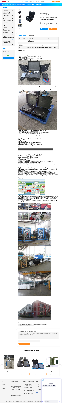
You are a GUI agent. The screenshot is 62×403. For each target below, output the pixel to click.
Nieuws (3, 387)
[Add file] (42, 401)
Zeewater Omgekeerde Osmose (8, 34)
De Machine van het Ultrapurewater (8, 22)
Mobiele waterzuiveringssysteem (8, 39)
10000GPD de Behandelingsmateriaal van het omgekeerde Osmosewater (16, 386)
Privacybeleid (4, 391)
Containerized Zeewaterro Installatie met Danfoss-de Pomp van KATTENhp (28, 393)
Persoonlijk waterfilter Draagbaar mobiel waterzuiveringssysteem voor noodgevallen (52, 371)
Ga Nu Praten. (56, 1)
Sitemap (3, 388)
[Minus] (59, 380)
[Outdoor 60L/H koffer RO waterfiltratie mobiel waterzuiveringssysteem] (30, 17)
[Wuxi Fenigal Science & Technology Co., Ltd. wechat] (8, 55)
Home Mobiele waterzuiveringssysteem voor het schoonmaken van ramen (9, 371)
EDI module (8, 18)
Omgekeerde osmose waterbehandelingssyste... (8, 10)
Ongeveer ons (4, 385)
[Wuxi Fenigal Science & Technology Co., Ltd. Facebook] (37, 393)
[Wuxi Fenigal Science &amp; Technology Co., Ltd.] (6, 1)
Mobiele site (4, 389)
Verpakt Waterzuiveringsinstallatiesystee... (8, 37)
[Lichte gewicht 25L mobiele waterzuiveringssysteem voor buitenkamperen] (23, 362)
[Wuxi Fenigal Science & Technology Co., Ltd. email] (3, 55)
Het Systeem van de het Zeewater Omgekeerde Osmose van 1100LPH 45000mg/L (29, 384)
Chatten (52, 28)
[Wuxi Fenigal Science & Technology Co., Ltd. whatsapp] (5, 55)
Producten (3, 384)
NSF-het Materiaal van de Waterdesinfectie (40, 324)
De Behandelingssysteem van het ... (8, 25)
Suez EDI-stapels (8, 15)
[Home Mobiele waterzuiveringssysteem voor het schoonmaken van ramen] (9, 362)
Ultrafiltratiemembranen (8, 20)
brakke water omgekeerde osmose (8, 27)
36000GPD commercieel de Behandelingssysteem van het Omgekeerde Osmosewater (16, 391)
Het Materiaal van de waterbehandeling (8, 44)
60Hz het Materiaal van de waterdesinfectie (25, 324)
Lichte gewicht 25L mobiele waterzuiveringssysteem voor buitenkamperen (22, 371)
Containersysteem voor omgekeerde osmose (8, 13)
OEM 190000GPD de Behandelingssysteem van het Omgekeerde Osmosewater (16, 395)
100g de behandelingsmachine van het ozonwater (26, 325)
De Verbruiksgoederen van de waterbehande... (8, 42)
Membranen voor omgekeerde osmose (8, 30)
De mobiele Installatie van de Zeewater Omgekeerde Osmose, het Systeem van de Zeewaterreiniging (28, 389)
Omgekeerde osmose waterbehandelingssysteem (15, 382)
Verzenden (24, 343)
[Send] (59, 401)
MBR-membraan (8, 32)
